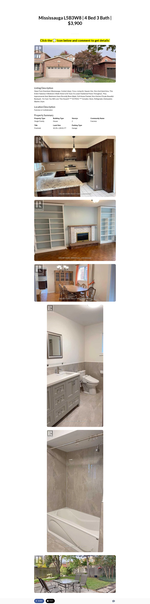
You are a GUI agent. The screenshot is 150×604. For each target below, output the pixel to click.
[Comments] (113, 601)
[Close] (4, 3)
